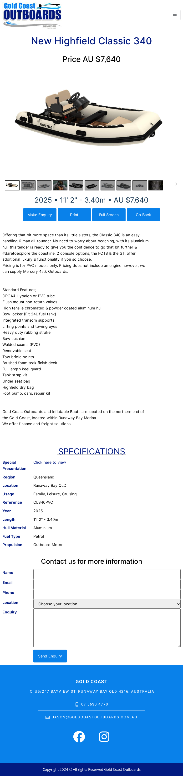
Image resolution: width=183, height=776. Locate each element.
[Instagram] (104, 737)
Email (7, 582)
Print (74, 214)
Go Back (143, 214)
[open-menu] (175, 15)
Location (10, 602)
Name (7, 572)
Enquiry (9, 612)
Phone (8, 592)
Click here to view (49, 462)
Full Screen (109, 214)
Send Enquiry (50, 656)
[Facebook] (79, 737)
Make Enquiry (39, 214)
